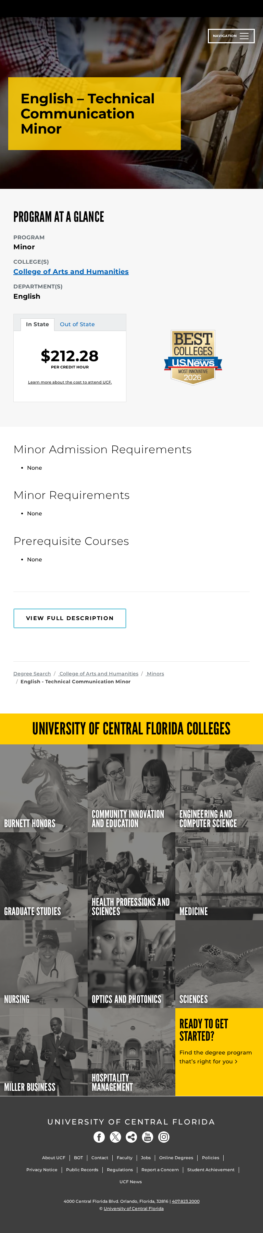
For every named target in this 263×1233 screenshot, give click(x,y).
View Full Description (70, 618)
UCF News (131, 1181)
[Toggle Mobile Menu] (248, 8)
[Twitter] (115, 1137)
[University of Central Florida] (59, 8)
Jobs (146, 1157)
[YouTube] (147, 1137)
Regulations (120, 1169)
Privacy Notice (42, 1169)
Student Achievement (211, 1169)
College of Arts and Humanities (71, 271)
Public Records (82, 1169)
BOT (78, 1157)
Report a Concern (160, 1169)
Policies (210, 1157)
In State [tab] (37, 326)
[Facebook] (99, 1137)
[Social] (131, 1137)
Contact (99, 1157)
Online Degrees (176, 1157)
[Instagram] (164, 1137)
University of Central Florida (131, 1122)
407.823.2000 (186, 1201)
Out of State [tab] (77, 326)
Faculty (125, 1157)
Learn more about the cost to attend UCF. (70, 382)
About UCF (53, 1157)
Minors (155, 674)
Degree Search (32, 674)
